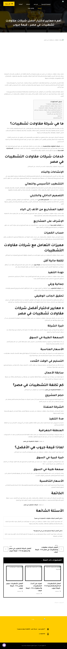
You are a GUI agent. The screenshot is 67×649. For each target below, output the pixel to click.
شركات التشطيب (56, 288)
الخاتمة (59, 116)
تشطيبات (57, 591)
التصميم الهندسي (43, 199)
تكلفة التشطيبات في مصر (53, 390)
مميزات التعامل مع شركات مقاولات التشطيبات (50, 108)
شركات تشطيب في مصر (31, 505)
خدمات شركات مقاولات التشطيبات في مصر (50, 106)
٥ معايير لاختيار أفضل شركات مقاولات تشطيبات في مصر (47, 110)
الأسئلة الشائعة (57, 118)
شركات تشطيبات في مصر (30, 441)
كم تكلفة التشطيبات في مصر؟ (54, 112)
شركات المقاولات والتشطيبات (51, 146)
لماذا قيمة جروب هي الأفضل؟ (54, 114)
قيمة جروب (37, 265)
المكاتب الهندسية (56, 225)
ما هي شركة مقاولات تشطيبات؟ (53, 104)
